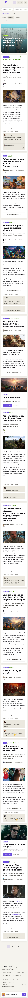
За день (4, 17)
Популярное (5, 13)
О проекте (5, 980)
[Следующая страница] (23, 946)
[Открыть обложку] (14, 96)
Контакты (4, 989)
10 (18, 946)
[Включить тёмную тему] (21, 2)
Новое (14, 13)
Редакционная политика (8, 982)
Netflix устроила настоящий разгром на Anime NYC (13, 748)
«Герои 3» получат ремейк (12, 671)
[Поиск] (18, 2)
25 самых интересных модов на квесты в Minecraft (14, 228)
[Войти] (25, 2)
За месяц (18, 17)
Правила (4, 984)
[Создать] (14, 2)
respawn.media (7, 966)
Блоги (18, 980)
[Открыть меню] (2, 2)
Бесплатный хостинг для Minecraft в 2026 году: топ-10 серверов (14, 597)
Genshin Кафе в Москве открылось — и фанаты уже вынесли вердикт (13, 69)
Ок (24, 994)
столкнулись (16, 914)
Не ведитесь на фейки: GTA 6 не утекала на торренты (13, 324)
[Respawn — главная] (6, 2)
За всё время (5, 20)
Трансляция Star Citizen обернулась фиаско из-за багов (13, 867)
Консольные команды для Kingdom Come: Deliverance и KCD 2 (13, 418)
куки (16, 994)
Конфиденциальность (8, 986)
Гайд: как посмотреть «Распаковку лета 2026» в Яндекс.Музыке (13, 162)
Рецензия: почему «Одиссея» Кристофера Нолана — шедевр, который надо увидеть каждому (14, 514)
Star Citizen (19, 901)
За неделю (10, 17)
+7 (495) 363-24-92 (18, 972)
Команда (12, 980)
